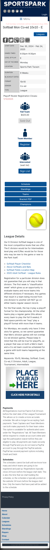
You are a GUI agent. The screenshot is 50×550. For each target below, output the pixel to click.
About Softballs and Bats (19, 267)
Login (44, 14)
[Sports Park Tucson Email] (21, 11)
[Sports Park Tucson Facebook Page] (9, 11)
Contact (5, 539)
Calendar (6, 518)
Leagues (40, 34)
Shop (4, 536)
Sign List (25, 171)
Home (4, 510)
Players (5, 532)
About (4, 514)
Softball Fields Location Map (20, 270)
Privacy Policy (8, 497)
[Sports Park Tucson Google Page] (5, 11)
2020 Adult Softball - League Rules (24, 273)
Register (25, 144)
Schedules (6, 525)
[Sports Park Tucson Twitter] (17, 11)
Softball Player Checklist (19, 263)
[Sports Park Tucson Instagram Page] (13, 11)
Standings (6, 529)
